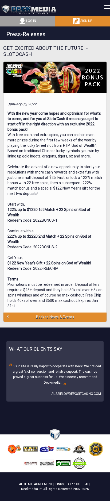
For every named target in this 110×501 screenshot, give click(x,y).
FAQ (87, 484)
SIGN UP (86, 21)
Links (60, 484)
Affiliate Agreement (36, 484)
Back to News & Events (55, 317)
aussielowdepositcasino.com (76, 394)
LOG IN (30, 21)
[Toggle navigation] (107, 7)
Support (74, 484)
